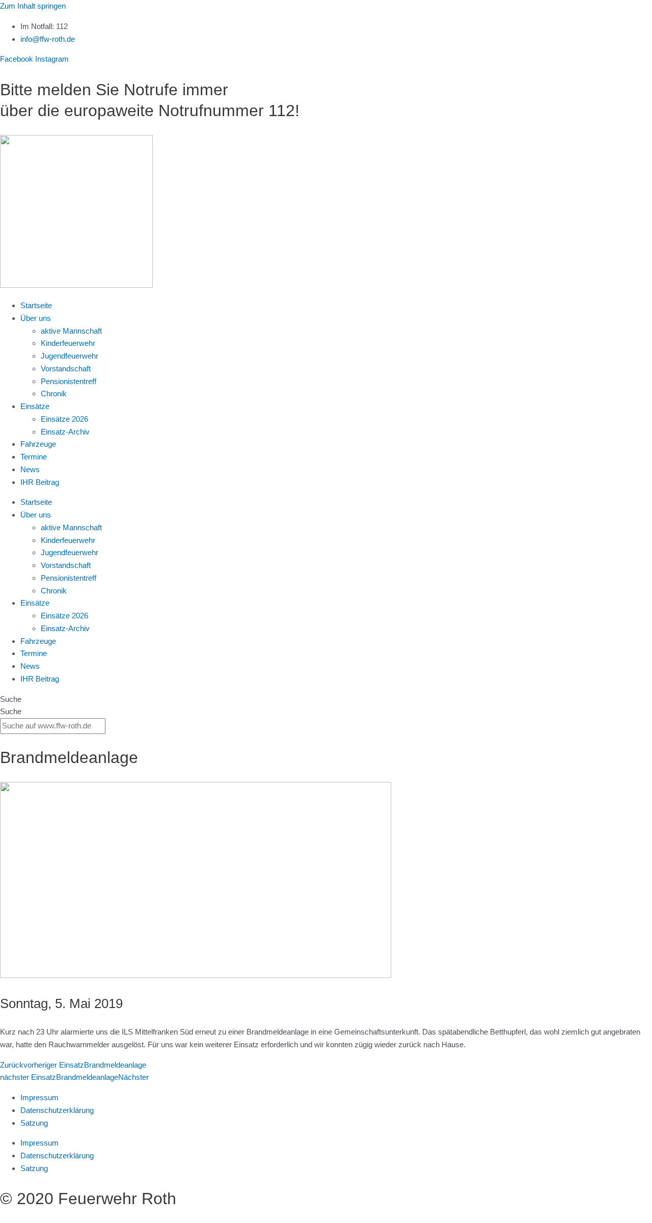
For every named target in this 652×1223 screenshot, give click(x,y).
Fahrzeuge (38, 444)
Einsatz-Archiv (65, 431)
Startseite (36, 305)
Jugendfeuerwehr (69, 355)
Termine (33, 456)
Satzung (34, 1123)
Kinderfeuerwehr (68, 343)
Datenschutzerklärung (57, 1110)
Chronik (54, 393)
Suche (10, 699)
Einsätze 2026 (64, 419)
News (30, 469)
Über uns (35, 318)
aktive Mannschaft (71, 331)
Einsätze (34, 406)
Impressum (39, 1097)
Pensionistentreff (68, 381)
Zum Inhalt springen (33, 6)
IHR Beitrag (39, 482)
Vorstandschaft (66, 368)
